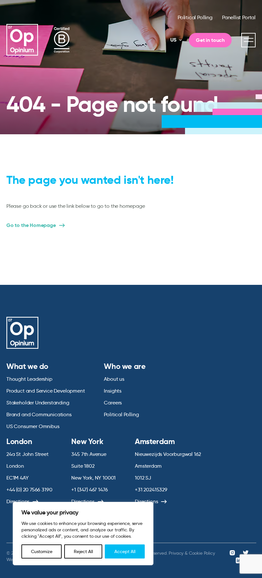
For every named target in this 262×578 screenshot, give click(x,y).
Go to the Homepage (31, 225)
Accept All (124, 551)
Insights (112, 391)
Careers (113, 403)
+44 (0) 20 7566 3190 (29, 490)
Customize (41, 551)
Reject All (83, 551)
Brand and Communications (39, 414)
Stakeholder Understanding (37, 403)
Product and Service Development (45, 391)
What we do (27, 366)
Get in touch (210, 40)
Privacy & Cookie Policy (192, 553)
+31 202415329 (151, 490)
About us (114, 379)
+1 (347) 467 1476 (89, 490)
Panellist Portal (239, 17)
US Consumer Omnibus (32, 426)
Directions (17, 501)
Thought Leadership (29, 379)
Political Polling (195, 17)
